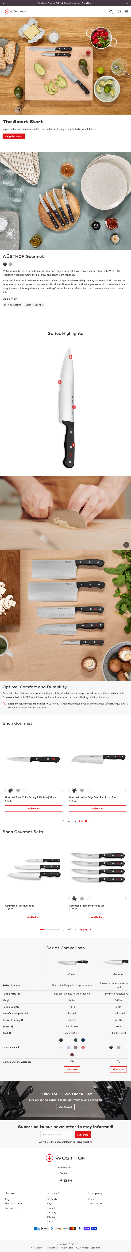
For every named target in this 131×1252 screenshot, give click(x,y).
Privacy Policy (67, 1247)
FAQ (48, 1203)
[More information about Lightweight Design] (74, 407)
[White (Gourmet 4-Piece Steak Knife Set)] (89, 898)
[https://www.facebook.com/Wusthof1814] (61, 1180)
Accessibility (36, 1247)
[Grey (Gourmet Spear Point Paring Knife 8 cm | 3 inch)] (18, 790)
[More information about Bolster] (12, 1026)
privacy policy (84, 1141)
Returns (50, 1216)
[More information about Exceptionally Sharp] (60, 382)
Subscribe (82, 1134)
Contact (50, 1208)
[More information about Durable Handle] (73, 445)
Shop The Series (13, 136)
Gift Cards (51, 1199)
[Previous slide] (4, 3)
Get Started (65, 1107)
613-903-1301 (65, 1167)
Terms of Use (52, 1247)
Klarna (49, 1221)
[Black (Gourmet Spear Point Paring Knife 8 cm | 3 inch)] (10, 790)
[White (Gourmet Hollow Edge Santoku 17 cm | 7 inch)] (89, 790)
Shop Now (72, 1069)
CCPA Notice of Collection (88, 1247)
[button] (119, 11)
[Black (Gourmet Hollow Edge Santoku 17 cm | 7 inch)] (74, 790)
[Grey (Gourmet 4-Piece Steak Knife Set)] (82, 898)
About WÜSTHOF (13, 1203)
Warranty (51, 1212)
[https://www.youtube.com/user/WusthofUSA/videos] (65, 1180)
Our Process (10, 1208)
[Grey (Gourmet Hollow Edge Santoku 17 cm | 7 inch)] (82, 790)
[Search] (111, 12)
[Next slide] (127, 3)
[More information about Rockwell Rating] (22, 1020)
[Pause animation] (126, 545)
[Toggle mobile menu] (126, 11)
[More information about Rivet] (10, 1033)
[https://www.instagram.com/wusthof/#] (70, 1180)
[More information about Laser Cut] (70, 357)
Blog (6, 1199)
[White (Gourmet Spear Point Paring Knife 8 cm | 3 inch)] (25, 790)
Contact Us (65, 1173)
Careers (92, 1199)
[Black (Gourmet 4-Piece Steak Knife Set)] (74, 898)
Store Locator (95, 1203)
